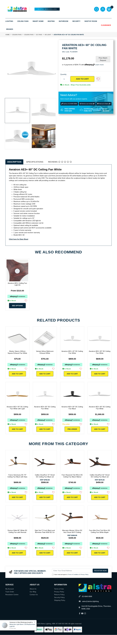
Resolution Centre (11, 594)
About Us (33, 589)
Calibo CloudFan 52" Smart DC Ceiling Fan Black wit (100, 476)
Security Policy (59, 597)
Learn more (99, 65)
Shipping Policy (59, 600)
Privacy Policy (84, 574)
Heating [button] (51, 21)
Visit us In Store (103, 104)
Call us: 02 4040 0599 (70, 104)
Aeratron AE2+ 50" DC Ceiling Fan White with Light (17, 408)
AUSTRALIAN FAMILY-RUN (88, 110)
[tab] (14, 161)
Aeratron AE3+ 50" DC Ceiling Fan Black (72, 408)
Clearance (106, 25)
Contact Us (34, 594)
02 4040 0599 (87, 596)
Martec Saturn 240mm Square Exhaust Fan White (17, 352)
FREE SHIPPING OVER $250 (69, 110)
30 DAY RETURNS (106, 110)
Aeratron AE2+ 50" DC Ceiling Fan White (99, 352)
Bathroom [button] (63, 21)
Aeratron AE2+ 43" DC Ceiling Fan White (72, 352)
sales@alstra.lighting (90, 601)
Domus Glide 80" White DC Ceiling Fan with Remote (17, 531)
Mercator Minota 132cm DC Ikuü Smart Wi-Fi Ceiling (72, 531)
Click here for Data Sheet (18, 239)
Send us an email (87, 104)
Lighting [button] (9, 21)
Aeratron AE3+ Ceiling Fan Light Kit (17, 284)
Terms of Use (59, 589)
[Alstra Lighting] (17, 9)
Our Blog (33, 592)
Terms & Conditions (73, 574)
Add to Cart (82, 79)
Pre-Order (72, 429)
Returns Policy (59, 594)
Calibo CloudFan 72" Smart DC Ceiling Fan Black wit (45, 476)
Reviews (53, 162)
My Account (9, 589)
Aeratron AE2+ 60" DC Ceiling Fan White (99, 408)
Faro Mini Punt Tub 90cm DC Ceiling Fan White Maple (99, 531)
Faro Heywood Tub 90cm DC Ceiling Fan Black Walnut (72, 476)
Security (76, 21)
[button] (98, 79)
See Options (17, 306)
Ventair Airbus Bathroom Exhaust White (45, 352)
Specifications (34, 162)
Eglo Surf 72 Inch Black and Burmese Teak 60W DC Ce (45, 531)
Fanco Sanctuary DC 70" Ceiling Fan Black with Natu (17, 476)
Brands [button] (9, 29)
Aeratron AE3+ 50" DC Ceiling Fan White (45, 408)
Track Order (9, 592)
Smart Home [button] (38, 21)
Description (14, 162)
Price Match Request (103, 59)
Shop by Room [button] (90, 21)
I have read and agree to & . (71, 574)
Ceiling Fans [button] (22, 21)
